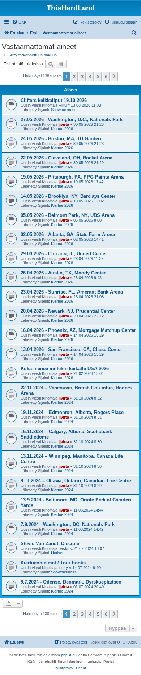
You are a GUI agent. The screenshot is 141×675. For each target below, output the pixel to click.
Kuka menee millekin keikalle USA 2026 (65, 368)
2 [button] (74, 76)
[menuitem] (19, 22)
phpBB (67, 655)
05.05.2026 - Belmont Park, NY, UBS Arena (68, 215)
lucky (63, 567)
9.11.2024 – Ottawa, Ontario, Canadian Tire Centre (76, 480)
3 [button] (82, 76)
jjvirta (64, 124)
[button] (114, 76)
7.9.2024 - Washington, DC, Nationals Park (68, 524)
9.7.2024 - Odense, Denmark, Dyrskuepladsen (71, 582)
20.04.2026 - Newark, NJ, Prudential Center (68, 311)
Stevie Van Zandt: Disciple (50, 543)
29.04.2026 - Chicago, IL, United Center (64, 253)
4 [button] (90, 76)
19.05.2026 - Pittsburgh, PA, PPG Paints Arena (72, 177)
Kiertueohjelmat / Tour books (53, 562)
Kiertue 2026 (62, 129)
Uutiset (57, 553)
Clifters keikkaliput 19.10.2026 (54, 100)
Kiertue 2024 (62, 402)
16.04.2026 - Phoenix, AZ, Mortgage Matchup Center (78, 330)
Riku (63, 105)
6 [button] (106, 76)
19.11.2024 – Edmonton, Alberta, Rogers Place (72, 412)
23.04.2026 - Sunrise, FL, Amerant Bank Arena (72, 292)
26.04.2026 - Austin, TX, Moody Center (63, 272)
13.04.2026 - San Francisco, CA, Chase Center (71, 349)
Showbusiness (64, 109)
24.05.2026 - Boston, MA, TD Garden (61, 138)
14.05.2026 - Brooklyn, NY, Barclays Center (68, 196)
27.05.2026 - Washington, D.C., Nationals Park (72, 119)
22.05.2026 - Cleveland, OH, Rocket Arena (66, 158)
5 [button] (98, 76)
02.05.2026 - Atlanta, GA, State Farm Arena (68, 234)
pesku (64, 548)
